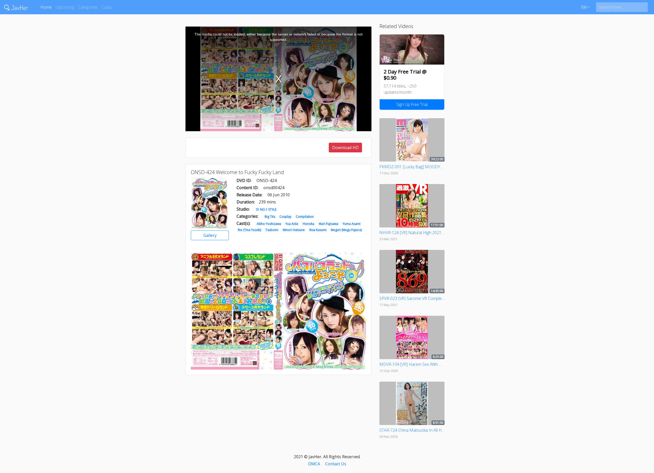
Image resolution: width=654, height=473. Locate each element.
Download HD (345, 147)
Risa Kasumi (317, 230)
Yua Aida (291, 224)
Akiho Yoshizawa (269, 224)
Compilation (305, 216)
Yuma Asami (351, 224)
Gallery (210, 235)
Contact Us (335, 464)
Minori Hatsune (294, 230)
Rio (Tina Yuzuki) (249, 230)
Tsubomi (271, 230)
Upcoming (65, 7)
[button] (585, 7)
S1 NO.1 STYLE (266, 209)
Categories (88, 7)
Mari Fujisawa (328, 224)
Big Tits (270, 216)
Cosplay (285, 216)
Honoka (308, 224)
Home (46, 7)
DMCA (314, 464)
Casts (107, 7)
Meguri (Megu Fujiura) (346, 230)
